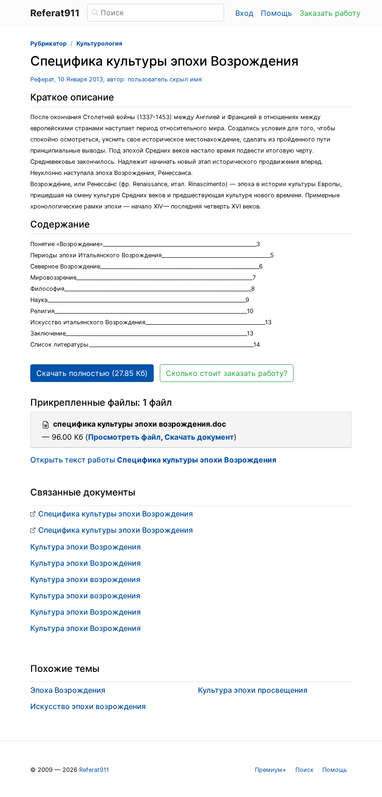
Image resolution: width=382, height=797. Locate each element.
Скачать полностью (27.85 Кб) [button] (92, 373)
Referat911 (94, 769)
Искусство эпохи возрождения (88, 706)
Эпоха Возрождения (67, 690)
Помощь (276, 13)
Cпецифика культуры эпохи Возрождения (115, 513)
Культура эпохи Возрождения (85, 546)
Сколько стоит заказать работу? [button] (226, 373)
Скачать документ (199, 437)
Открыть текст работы (153, 459)
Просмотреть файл (124, 437)
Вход (244, 13)
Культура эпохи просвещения (252, 690)
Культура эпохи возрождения (85, 579)
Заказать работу (330, 13)
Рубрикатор (48, 43)
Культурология (99, 43)
